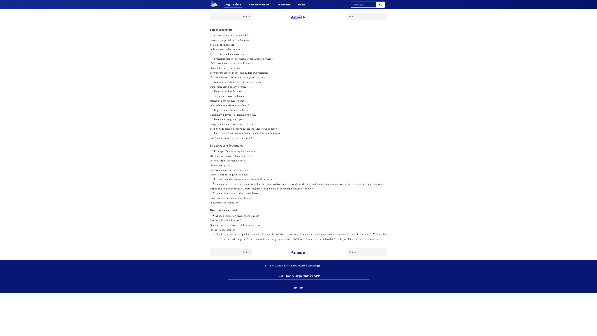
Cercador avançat (259, 4)
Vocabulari (284, 4)
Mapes (301, 4)
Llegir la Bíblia (233, 4)
